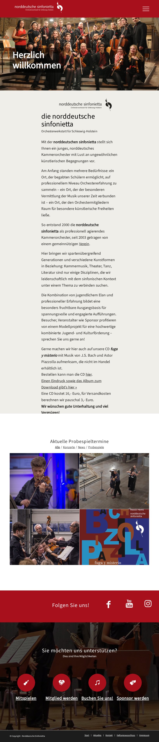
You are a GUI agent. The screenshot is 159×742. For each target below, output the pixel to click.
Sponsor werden (133, 698)
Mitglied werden (62, 698)
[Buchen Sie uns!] (97, 683)
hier (89, 374)
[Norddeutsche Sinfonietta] (39, 9)
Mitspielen (26, 698)
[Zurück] (3, 54)
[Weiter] (155, 54)
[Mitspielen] (26, 683)
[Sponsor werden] (133, 683)
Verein (84, 244)
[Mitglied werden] (62, 683)
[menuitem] (144, 9)
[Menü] (144, 9)
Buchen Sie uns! (97, 698)
